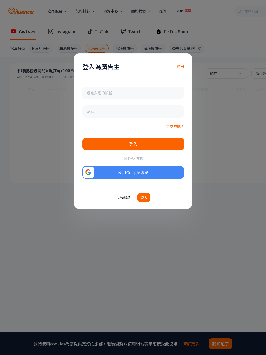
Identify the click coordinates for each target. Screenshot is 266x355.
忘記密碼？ (175, 126)
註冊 (180, 66)
